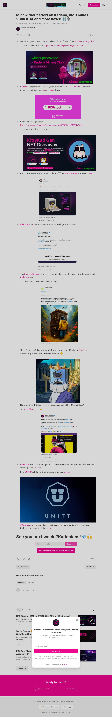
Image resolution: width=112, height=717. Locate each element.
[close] (77, 620)
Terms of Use (66, 656)
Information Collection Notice (55, 658)
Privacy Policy (72, 658)
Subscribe (56, 651)
